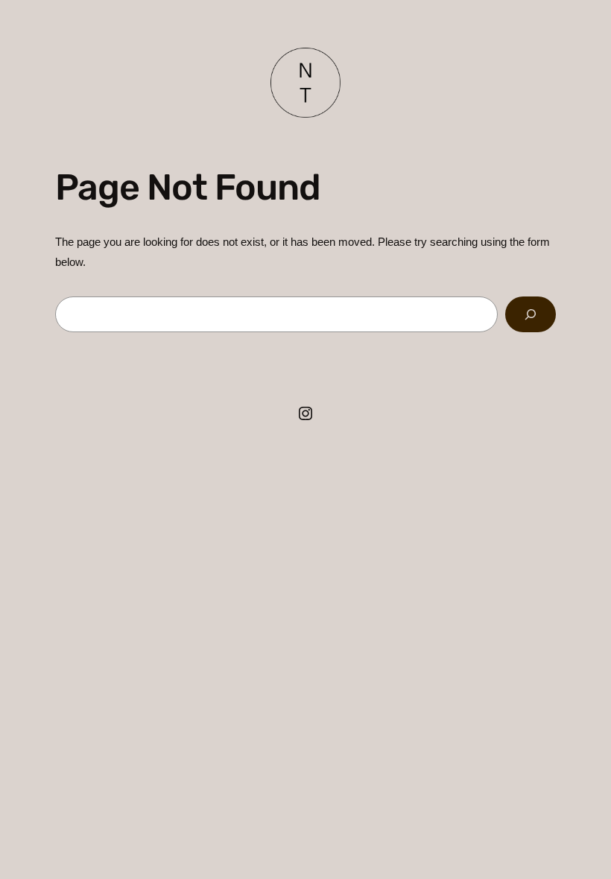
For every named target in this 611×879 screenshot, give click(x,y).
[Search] (530, 314)
